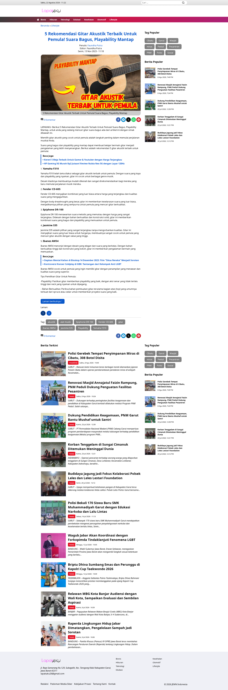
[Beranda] (38, 19)
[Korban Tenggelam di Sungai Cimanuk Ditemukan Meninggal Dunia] (150, 120)
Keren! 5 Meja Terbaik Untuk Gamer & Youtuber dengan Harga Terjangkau (83, 159)
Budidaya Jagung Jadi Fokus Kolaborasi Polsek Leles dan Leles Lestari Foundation (170, 135)
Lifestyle (113, 19)
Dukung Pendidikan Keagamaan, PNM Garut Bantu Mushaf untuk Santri (172, 103)
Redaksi (44, 683)
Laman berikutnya (51, 301)
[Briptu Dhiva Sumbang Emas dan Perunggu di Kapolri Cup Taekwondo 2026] (53, 574)
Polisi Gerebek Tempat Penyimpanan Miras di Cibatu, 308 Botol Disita (171, 71)
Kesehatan (89, 19)
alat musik (65, 321)
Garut (161, 40)
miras (149, 46)
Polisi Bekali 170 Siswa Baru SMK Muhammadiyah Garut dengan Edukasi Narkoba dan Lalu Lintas (99, 507)
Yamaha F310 (99, 328)
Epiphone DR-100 (84, 321)
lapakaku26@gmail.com (52, 673)
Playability (83, 328)
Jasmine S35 (67, 328)
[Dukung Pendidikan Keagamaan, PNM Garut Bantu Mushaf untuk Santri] (150, 104)
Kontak (112, 683)
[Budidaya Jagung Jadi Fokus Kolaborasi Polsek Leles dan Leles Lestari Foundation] (150, 136)
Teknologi (65, 19)
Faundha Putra (95, 45)
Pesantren (174, 46)
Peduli (161, 46)
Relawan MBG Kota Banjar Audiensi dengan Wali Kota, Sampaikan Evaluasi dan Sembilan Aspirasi (103, 598)
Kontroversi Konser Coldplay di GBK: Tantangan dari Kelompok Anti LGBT (82, 264)
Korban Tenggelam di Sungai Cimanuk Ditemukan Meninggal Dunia (172, 119)
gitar (120, 321)
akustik (51, 321)
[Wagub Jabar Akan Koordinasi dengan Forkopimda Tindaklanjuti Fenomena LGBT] (53, 545)
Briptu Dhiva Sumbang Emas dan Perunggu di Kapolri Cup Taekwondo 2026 (104, 566)
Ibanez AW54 (49, 328)
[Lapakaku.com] (51, 11)
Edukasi (76, 19)
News (71, 396)
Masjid (173, 40)
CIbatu (150, 40)
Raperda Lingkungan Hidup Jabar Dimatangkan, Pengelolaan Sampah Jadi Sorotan (100, 627)
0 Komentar (49, 119)
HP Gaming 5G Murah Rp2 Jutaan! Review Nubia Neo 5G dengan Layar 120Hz (84, 163)
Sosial (170, 52)
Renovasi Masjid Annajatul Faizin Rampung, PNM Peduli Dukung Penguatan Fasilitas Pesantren (172, 87)
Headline (73, 362)
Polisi (159, 52)
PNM (149, 52)
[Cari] (183, 3)
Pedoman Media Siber (61, 683)
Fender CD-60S (105, 321)
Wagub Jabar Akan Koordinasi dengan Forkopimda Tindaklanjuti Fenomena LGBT (101, 537)
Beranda (45, 25)
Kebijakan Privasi (82, 683)
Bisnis (43, 19)
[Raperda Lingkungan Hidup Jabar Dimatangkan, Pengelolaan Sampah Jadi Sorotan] (53, 633)
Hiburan (53, 19)
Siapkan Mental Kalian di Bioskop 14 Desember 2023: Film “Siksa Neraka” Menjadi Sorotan (91, 260)
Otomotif (101, 19)
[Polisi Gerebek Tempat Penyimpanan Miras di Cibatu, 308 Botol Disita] (150, 73)
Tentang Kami (100, 683)
